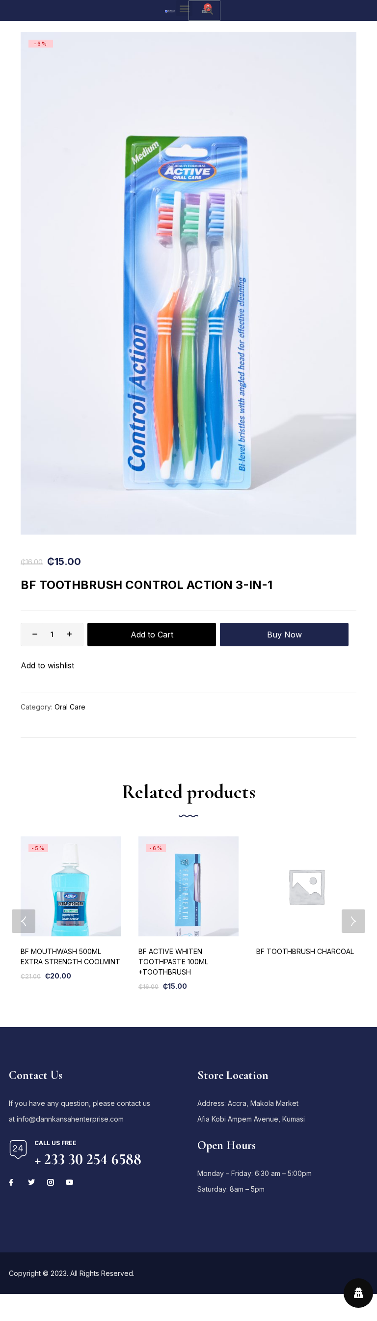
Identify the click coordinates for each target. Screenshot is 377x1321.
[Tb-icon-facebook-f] (12, 1182)
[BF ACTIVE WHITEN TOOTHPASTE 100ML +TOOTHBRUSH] (188, 886)
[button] (184, 8)
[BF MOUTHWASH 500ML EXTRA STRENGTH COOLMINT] (71, 886)
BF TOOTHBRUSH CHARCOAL (305, 951)
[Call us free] (18, 1149)
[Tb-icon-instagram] (50, 1182)
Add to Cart (152, 634)
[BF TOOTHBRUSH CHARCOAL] (306, 886)
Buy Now (284, 634)
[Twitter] (31, 1182)
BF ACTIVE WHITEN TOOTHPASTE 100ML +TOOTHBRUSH (173, 961)
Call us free (55, 1143)
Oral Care (69, 707)
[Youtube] (69, 1182)
